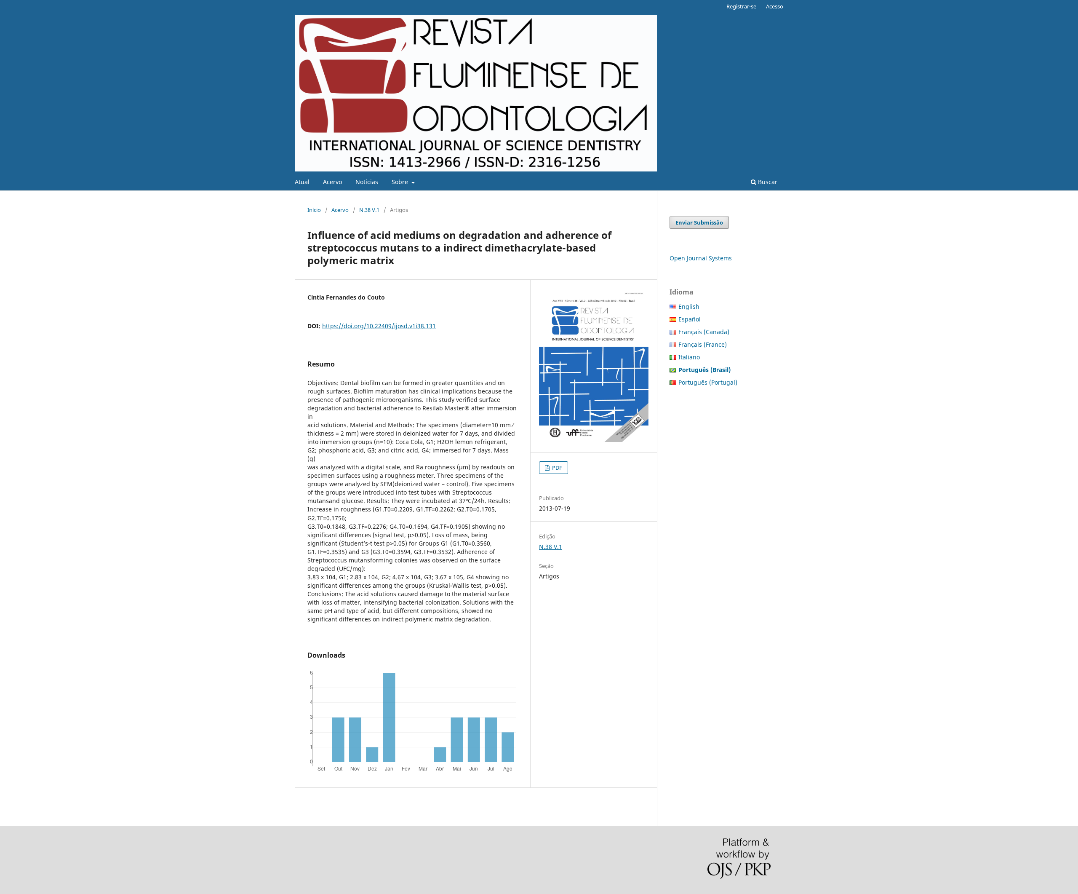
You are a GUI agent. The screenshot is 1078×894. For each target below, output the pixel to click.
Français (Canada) (703, 332)
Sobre (401, 182)
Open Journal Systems (701, 258)
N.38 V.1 (369, 210)
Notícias (366, 182)
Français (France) (702, 344)
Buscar (766, 182)
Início (314, 210)
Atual (302, 182)
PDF (556, 467)
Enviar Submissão (699, 222)
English (688, 306)
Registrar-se (741, 6)
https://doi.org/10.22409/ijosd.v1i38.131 (379, 326)
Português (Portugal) (707, 382)
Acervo (332, 182)
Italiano (689, 357)
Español (689, 319)
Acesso (774, 6)
